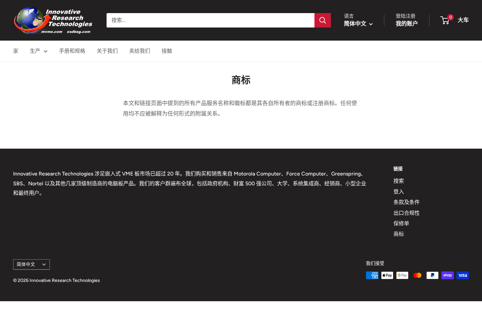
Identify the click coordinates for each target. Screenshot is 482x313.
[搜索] (322, 20)
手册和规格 (72, 51)
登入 (398, 192)
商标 (398, 234)
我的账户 (407, 23)
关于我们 (107, 51)
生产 (35, 51)
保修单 (401, 223)
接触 (167, 51)
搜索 (398, 181)
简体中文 (26, 264)
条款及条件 (406, 202)
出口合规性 (406, 213)
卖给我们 (139, 51)
